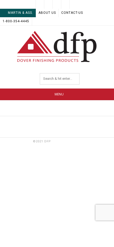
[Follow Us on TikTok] (57, 4)
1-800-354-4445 (16, 21)
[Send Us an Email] (40, 4)
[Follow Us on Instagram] (74, 4)
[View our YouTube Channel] (65, 4)
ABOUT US (47, 13)
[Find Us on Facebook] (48, 4)
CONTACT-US (72, 13)
